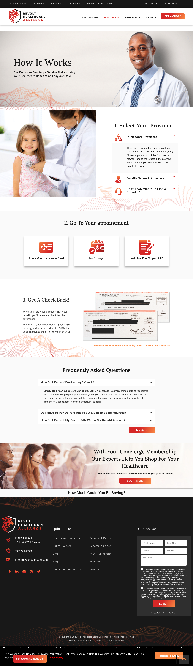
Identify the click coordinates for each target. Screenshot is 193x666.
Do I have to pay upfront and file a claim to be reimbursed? (83, 413)
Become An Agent (101, 546)
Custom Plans (90, 17)
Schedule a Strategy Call (30, 658)
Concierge (75, 4)
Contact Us (171, 4)
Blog (56, 553)
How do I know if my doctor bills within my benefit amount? (83, 420)
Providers (57, 4)
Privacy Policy (85, 640)
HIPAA (72, 640)
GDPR (98, 640)
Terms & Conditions (170, 613)
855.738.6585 (152, 4)
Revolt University (101, 553)
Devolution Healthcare (100, 4)
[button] (145, 137)
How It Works (111, 17)
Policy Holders (18, 4)
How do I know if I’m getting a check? (68, 382)
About (149, 17)
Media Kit (96, 569)
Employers (39, 4)
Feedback (96, 561)
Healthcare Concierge (67, 538)
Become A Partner (101, 538)
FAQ (55, 561)
